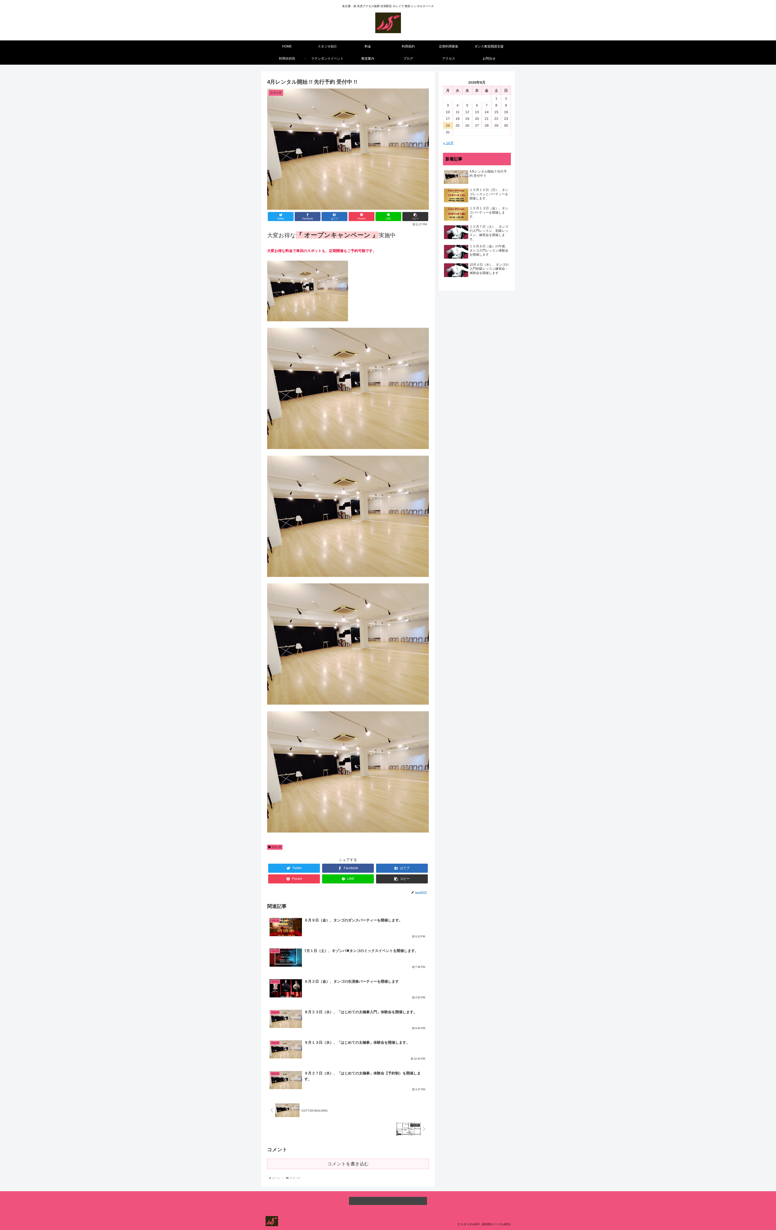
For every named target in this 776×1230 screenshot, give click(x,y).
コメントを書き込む (348, 1163)
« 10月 (448, 143)
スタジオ (276, 847)
